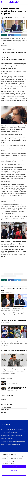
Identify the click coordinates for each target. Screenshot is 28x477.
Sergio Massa (12, 276)
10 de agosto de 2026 (5, 352)
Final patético (5, 276)
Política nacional (6, 407)
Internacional (5, 402)
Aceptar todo (14, 466)
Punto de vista (5, 409)
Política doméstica (7, 6)
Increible (3, 399)
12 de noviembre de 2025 (12, 383)
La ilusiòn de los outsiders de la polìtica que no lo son (14, 53)
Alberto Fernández (8, 274)
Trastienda (4, 415)
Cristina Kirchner (18, 274)
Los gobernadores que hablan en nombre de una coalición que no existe (16, 388)
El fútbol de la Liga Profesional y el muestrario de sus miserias (14, 56)
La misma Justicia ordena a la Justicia (16, 382)
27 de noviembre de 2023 (12, 390)
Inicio (2, 6)
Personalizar (14, 470)
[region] (14, 464)
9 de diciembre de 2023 (20, 17)
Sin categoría (4, 412)
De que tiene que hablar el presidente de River (13, 59)
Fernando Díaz (9, 17)
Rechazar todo (14, 474)
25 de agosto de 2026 (6, 292)
